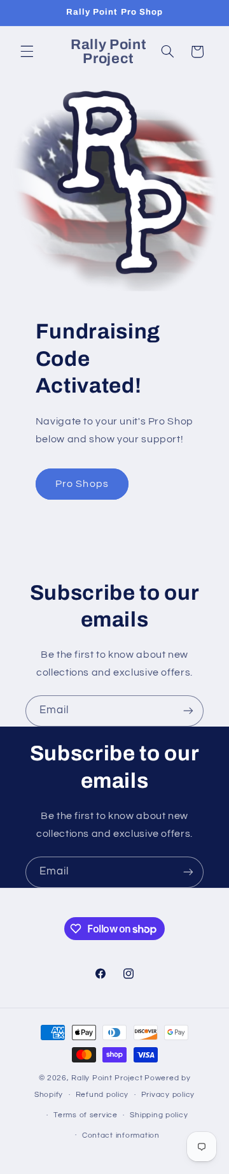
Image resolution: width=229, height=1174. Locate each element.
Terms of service (85, 1115)
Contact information (121, 1135)
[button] (26, 51)
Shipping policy (159, 1115)
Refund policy (102, 1094)
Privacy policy (168, 1094)
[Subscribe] (188, 711)
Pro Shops (81, 484)
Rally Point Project (106, 1078)
